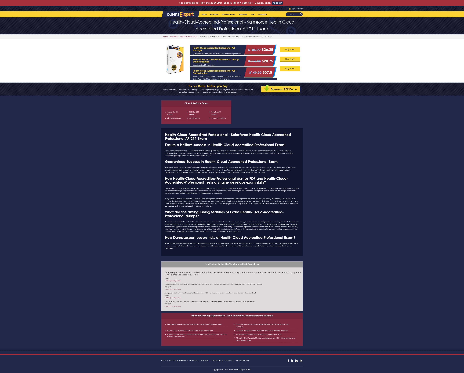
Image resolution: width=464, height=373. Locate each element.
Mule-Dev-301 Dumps (216, 113)
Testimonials (216, 360)
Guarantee (243, 14)
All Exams (182, 360)
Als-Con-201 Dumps (174, 118)
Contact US (228, 360)
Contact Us (262, 14)
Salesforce (173, 36)
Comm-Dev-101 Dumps (172, 113)
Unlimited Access (228, 14)
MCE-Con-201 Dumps (194, 113)
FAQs (252, 14)
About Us (172, 360)
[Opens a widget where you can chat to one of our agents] (447, 359)
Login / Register (297, 8)
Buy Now (289, 49)
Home (204, 14)
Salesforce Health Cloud (188, 36)
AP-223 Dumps (194, 118)
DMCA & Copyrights (243, 360)
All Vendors (214, 14)
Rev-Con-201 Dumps (218, 118)
